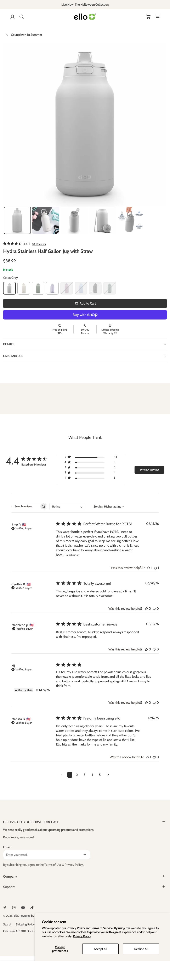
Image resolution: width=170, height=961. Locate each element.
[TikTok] (32, 907)
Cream (23, 288)
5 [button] (100, 775)
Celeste (52, 288)
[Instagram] (13, 907)
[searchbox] (26, 506)
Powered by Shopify (32, 916)
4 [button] (92, 775)
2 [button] (77, 775)
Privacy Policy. (74, 865)
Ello (16, 916)
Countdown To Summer (26, 35)
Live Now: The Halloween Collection (85, 4)
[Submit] (85, 854)
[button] (148, 16)
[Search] (21, 16)
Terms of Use (53, 865)
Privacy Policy (82, 936)
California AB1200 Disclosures (22, 931)
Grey (9, 288)
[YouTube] (23, 907)
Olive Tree (109, 288)
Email (6, 847)
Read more (72, 555)
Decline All (141, 949)
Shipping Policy (25, 924)
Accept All (100, 949)
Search (7, 924)
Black (95, 288)
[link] (24, 244)
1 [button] (69, 775)
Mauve (66, 288)
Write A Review (149, 470)
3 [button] (84, 775)
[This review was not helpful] (155, 568)
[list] (85, 124)
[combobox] (67, 506)
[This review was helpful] (148, 568)
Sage (38, 288)
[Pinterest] (4, 907)
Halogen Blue (81, 288)
